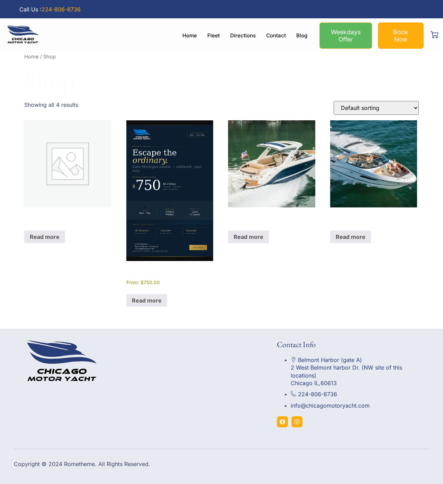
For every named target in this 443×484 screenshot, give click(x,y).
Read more (45, 236)
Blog (301, 35)
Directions (243, 35)
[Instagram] (296, 421)
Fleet (213, 35)
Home (189, 35)
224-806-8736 (61, 9)
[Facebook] (282, 421)
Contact (276, 35)
